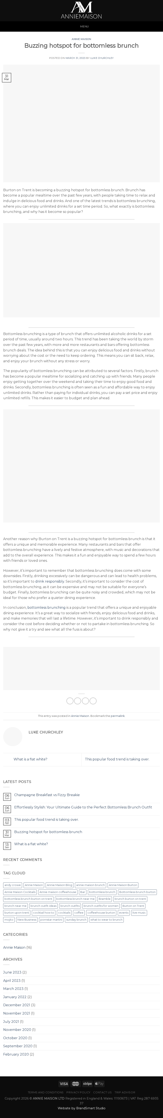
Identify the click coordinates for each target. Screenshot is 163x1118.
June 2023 (12, 972)
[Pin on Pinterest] (93, 701)
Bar (82, 892)
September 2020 (17, 1046)
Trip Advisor (125, 1092)
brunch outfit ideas (43, 905)
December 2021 (16, 1005)
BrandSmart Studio (90, 1108)
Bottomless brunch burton (137, 892)
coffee (78, 912)
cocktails (64, 912)
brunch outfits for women (101, 905)
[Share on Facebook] (77, 701)
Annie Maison (81, 39)
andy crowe (12, 885)
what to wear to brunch (106, 919)
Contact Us (102, 1092)
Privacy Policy (78, 1092)
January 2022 (15, 997)
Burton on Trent (133, 905)
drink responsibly (49, 581)
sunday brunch (76, 919)
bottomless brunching (46, 608)
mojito (8, 919)
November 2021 (16, 1013)
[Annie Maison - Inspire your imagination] (81, 10)
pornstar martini (51, 919)
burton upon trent (16, 912)
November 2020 (17, 1030)
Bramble (105, 898)
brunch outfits (70, 905)
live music (139, 912)
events (123, 912)
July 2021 (11, 1022)
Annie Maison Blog (59, 885)
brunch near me (15, 905)
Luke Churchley (102, 58)
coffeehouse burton (101, 912)
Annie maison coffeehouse (57, 892)
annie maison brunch (90, 885)
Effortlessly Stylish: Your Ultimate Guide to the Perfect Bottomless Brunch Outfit (83, 807)
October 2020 (15, 1038)
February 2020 (16, 1054)
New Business (26, 919)
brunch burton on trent (130, 898)
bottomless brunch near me (75, 898)
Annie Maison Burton (123, 885)
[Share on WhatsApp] (69, 701)
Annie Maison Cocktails (19, 892)
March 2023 (13, 989)
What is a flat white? (30, 759)
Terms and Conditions (46, 1092)
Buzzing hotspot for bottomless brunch (48, 832)
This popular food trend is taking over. (117, 759)
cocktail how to (43, 912)
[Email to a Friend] (85, 701)
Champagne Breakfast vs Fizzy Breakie (47, 795)
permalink (118, 716)
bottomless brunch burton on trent (28, 898)
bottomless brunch (102, 892)
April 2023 (12, 981)
